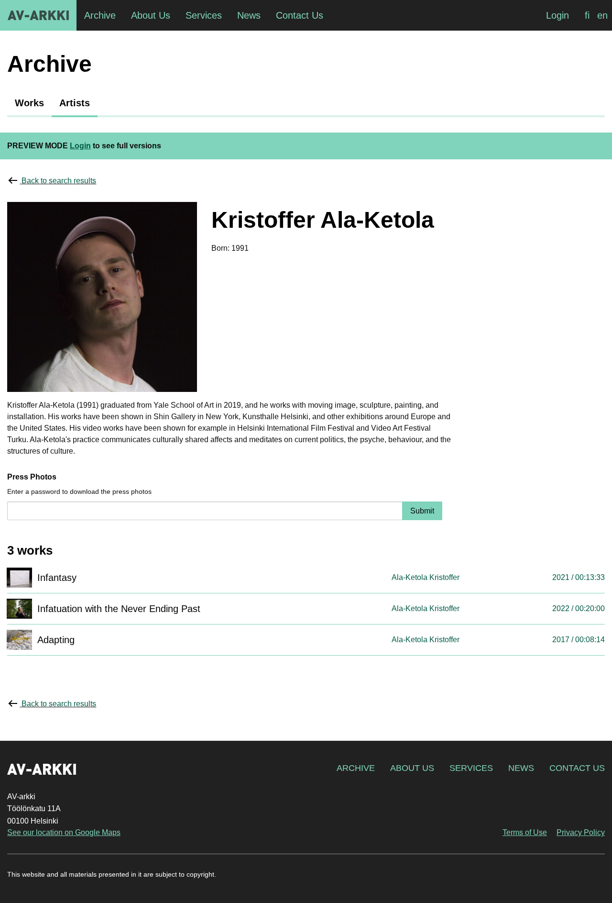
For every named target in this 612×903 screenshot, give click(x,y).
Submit (422, 511)
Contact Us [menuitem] (299, 15)
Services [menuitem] (204, 15)
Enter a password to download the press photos (79, 491)
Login (557, 15)
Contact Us (577, 768)
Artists (74, 103)
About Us (412, 768)
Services (471, 768)
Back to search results (59, 181)
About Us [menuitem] (150, 15)
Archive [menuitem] (100, 15)
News (521, 768)
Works (29, 103)
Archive (356, 768)
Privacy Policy (581, 832)
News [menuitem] (249, 15)
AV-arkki (38, 15)
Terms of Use (525, 832)
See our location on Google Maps (63, 832)
